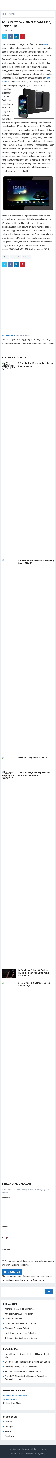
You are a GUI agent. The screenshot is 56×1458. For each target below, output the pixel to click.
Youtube (8, 1421)
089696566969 (10, 1399)
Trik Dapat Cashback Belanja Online (21, 1338)
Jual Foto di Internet (14, 1318)
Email (5, 1238)
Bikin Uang (45, 1449)
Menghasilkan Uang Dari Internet (19, 1309)
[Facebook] (6, 347)
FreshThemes (34, 1449)
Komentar (7, 1198)
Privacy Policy (40, 1454)
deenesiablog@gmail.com (15, 1395)
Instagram (9, 1426)
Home (4, 14)
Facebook (9, 1436)
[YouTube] (9, 347)
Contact (20, 1454)
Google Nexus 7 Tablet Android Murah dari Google (27, 1362)
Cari (49, 1292)
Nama (5, 1227)
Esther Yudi (7, 31)
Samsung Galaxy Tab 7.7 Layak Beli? (21, 1367)
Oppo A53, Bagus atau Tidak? (32, 757)
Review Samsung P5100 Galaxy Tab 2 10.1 (24, 1371)
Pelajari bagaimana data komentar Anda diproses (24, 1280)
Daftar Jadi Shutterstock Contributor (21, 1323)
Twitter (8, 1431)
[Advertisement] (28, 299)
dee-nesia (16, 1449)
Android (12, 14)
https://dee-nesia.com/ (24, 335)
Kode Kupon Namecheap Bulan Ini (20, 1333)
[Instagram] (12, 347)
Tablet (27, 257)
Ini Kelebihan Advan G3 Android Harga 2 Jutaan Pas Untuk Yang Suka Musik (33, 973)
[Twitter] (3, 347)
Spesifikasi (16, 257)
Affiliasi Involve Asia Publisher (19, 1314)
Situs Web (6, 1250)
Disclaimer (29, 1454)
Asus (45, 44)
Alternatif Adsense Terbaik (17, 1328)
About (13, 1454)
